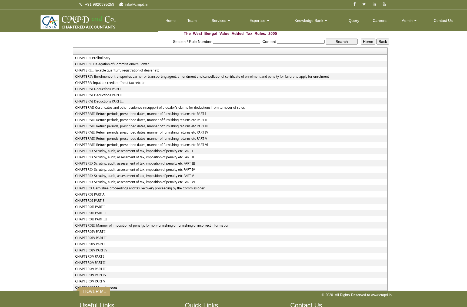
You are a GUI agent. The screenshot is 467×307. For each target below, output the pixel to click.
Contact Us (443, 20)
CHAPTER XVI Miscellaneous (96, 287)
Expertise (257, 20)
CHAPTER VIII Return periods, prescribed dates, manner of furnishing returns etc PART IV (141, 132)
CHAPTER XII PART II (90, 213)
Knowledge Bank (309, 20)
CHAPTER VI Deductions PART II (98, 95)
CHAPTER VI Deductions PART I (98, 89)
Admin (408, 20)
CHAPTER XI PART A (90, 194)
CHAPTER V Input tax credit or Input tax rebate (110, 83)
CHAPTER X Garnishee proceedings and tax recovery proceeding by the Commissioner (140, 188)
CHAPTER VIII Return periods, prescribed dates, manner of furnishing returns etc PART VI (141, 145)
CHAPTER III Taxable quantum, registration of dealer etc (117, 70)
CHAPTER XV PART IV (90, 275)
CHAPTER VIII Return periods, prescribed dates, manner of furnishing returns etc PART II (141, 120)
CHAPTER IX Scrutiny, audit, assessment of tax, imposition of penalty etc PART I (134, 151)
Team (192, 20)
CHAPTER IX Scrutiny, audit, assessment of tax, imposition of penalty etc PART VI (135, 182)
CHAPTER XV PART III (90, 269)
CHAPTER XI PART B (90, 201)
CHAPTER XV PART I (89, 256)
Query (354, 20)
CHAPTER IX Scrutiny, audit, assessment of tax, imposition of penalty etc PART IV (135, 170)
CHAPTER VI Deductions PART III (99, 101)
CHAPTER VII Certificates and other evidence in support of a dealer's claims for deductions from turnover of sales (160, 107)
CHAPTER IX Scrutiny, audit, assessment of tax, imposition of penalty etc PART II (134, 157)
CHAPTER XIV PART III (91, 244)
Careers (379, 20)
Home (170, 20)
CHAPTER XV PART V (90, 281)
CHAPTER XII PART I (90, 207)
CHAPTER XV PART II (90, 263)
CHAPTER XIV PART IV (91, 250)
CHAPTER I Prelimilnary (92, 58)
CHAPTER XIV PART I (90, 232)
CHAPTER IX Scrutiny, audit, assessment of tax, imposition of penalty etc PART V (134, 176)
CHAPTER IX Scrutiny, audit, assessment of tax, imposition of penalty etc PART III (135, 163)
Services (219, 20)
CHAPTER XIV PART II (90, 238)
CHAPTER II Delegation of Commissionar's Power (112, 64)
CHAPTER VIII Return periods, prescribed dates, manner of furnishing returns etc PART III (141, 126)
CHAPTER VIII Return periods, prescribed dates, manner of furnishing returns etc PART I (140, 114)
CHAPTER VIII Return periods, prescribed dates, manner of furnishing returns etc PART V (141, 139)
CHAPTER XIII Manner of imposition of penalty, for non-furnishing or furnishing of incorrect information (152, 225)
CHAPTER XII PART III (91, 219)
